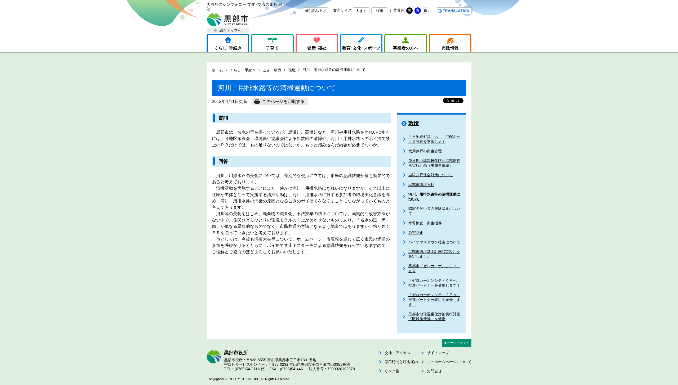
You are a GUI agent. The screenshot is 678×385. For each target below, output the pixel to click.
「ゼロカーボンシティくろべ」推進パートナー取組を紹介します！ (434, 299)
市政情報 (450, 48)
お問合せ (434, 371)
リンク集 (392, 371)
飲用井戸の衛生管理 (425, 151)
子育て (272, 48)
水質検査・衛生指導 (425, 223)
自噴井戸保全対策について (430, 175)
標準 (379, 10)
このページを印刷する (283, 101)
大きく (361, 10)
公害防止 (415, 232)
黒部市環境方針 (421, 185)
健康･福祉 (316, 48)
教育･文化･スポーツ (361, 48)
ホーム (217, 70)
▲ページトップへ (456, 343)
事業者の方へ (405, 48)
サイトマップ (438, 353)
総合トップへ (230, 30)
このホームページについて (449, 362)
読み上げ (318, 10)
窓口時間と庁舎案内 (401, 362)
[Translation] (453, 10)
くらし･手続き (228, 48)
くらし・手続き (243, 70)
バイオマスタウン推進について (434, 242)
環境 (292, 70)
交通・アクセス (398, 353)
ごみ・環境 (272, 70)
